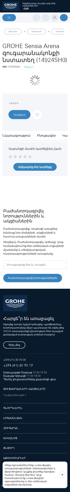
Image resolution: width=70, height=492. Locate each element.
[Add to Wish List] (37, 112)
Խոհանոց (10, 438)
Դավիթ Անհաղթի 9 (14, 395)
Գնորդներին (12, 408)
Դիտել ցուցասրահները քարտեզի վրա (29, 379)
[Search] (36, 17)
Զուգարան (36, 31)
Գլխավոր (12, 31)
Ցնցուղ (8, 448)
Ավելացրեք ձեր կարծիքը (35, 167)
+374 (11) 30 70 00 (14, 359)
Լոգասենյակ (12, 418)
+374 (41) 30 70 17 (18, 365)
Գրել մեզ (14, 345)
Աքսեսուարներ (14, 458)
